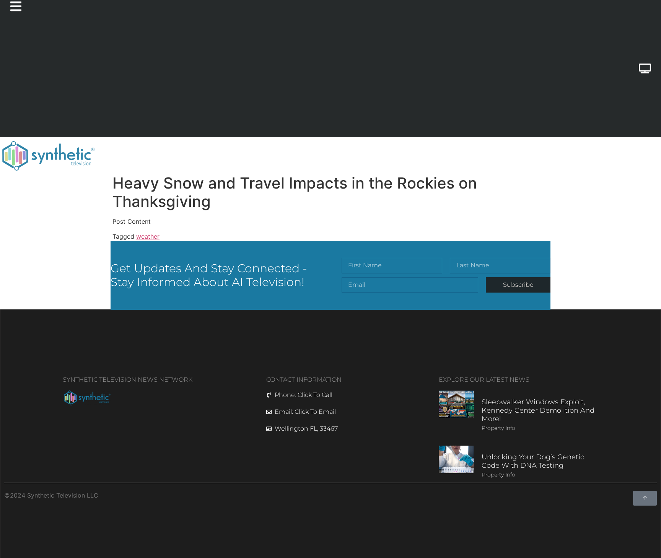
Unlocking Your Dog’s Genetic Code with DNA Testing (533, 461)
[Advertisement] (291, 79)
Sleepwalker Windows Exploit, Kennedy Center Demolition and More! (538, 410)
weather (148, 236)
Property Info (498, 428)
